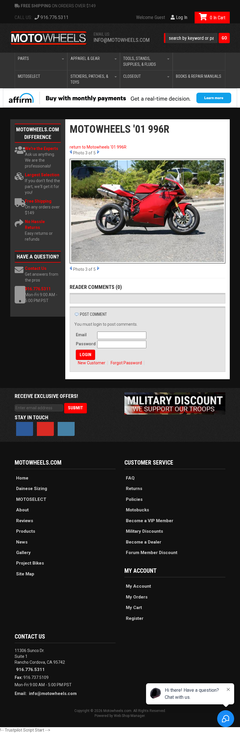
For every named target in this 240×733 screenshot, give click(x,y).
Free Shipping (38, 201)
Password (86, 344)
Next (98, 152)
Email (81, 334)
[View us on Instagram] (66, 429)
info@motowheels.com (122, 40)
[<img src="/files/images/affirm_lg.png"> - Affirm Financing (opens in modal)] (120, 98)
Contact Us (36, 268)
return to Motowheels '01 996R (98, 147)
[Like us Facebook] (24, 429)
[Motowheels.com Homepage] (48, 38)
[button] (197, 38)
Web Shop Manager (129, 716)
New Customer (91, 363)
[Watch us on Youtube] (45, 429)
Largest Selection (42, 175)
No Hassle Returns (35, 224)
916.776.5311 (38, 289)
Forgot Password (126, 363)
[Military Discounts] (174, 403)
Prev (71, 152)
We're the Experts (41, 148)
